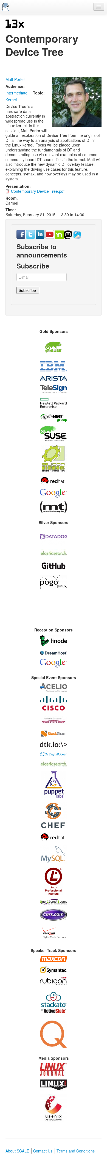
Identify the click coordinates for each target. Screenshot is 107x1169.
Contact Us (42, 1151)
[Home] (5, 7)
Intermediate (16, 93)
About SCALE (17, 1151)
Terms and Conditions (76, 1151)
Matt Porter (15, 79)
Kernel (11, 99)
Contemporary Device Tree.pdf (37, 191)
